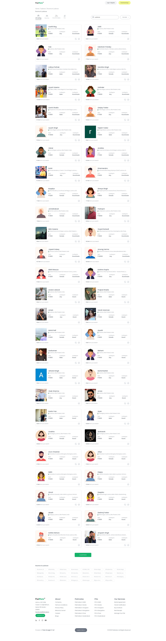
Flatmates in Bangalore (82, 610)
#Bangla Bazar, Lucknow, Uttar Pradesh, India (41, 573)
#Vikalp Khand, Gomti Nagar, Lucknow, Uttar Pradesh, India (52, 576)
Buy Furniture (118, 608)
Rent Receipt (118, 610)
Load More (83, 555)
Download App (124, 2)
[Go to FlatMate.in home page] (39, 3)
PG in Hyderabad (100, 616)
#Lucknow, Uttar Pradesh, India (41, 569)
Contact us (40, 615)
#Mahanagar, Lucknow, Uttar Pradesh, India (87, 580)
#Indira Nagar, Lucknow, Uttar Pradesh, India (121, 569)
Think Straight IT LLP (48, 630)
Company (58, 602)
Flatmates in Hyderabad (82, 616)
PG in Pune (98, 613)
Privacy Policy (59, 608)
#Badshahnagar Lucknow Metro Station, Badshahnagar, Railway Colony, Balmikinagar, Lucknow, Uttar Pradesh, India (64, 580)
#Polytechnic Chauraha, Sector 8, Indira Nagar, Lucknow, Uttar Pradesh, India (109, 569)
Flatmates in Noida (80, 605)
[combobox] (105, 17)
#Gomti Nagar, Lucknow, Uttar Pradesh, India (52, 573)
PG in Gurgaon (99, 608)
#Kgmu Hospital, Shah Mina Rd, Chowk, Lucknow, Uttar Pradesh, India (98, 580)
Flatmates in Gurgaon (81, 608)
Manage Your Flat (119, 613)
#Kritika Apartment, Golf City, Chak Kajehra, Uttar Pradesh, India (64, 576)
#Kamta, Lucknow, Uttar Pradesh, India (121, 573)
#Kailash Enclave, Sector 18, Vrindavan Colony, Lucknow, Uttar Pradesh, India (98, 576)
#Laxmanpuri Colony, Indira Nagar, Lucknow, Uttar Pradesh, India (75, 569)
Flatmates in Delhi (80, 602)
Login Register (111, 2)
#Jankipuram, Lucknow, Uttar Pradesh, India (41, 576)
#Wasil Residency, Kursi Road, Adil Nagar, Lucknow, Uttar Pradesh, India (98, 573)
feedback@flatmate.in (42, 612)
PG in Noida (98, 605)
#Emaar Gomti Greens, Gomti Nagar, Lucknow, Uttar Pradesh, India (64, 573)
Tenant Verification (120, 605)
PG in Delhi (98, 602)
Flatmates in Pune (80, 613)
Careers (57, 613)
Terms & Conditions (61, 605)
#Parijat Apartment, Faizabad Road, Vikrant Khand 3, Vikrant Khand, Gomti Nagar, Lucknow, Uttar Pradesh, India (109, 573)
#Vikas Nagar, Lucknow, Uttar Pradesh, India (98, 569)
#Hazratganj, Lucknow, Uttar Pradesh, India (121, 576)
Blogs (57, 616)
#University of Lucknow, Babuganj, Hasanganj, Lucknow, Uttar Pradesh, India (41, 580)
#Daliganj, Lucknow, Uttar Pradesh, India (75, 580)
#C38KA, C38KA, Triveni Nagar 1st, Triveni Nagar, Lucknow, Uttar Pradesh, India (87, 569)
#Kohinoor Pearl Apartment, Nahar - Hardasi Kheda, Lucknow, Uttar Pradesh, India (109, 576)
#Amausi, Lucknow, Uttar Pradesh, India (75, 576)
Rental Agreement (119, 602)
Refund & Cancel (60, 610)
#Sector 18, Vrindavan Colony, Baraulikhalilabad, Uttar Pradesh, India (87, 576)
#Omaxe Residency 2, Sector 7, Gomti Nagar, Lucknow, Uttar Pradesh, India (75, 573)
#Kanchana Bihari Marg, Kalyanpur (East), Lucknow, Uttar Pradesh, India (87, 573)
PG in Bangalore (100, 610)
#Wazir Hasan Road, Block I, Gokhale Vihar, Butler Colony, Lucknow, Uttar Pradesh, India (64, 569)
